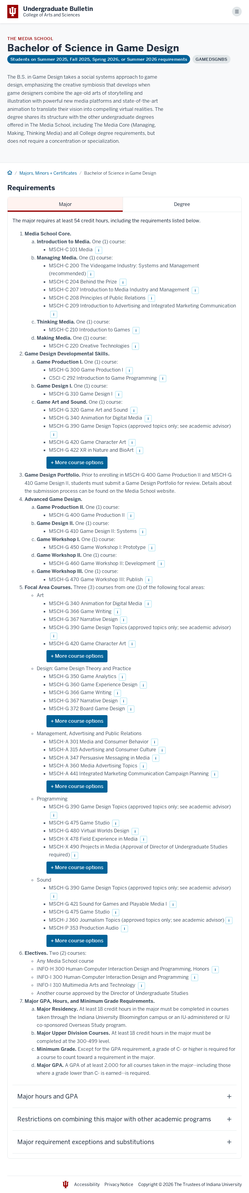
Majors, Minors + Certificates (48, 173)
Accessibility (87, 1184)
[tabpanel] (124, 685)
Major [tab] (65, 204)
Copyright (148, 1184)
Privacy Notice (118, 1184)
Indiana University (224, 1184)
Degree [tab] (182, 204)
